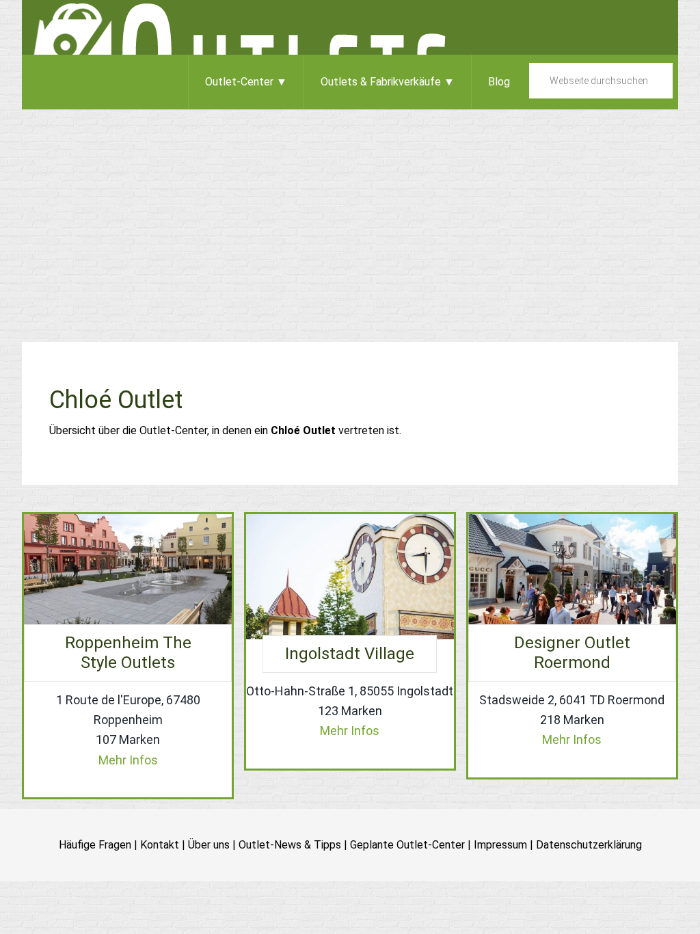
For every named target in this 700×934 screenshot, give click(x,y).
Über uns (209, 844)
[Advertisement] (350, 212)
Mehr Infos (128, 760)
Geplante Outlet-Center (407, 844)
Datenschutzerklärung (589, 844)
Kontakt (159, 844)
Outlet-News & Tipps (290, 844)
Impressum (500, 844)
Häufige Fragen (95, 844)
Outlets (350, 27)
